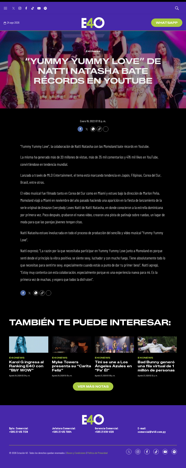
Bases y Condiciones (76, 452)
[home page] (93, 22)
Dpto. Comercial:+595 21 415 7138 (18, 429)
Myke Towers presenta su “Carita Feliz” (71, 366)
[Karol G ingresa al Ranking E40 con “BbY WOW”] (28, 344)
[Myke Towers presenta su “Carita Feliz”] (71, 344)
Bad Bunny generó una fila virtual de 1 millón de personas (156, 366)
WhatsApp (167, 23)
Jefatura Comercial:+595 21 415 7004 (64, 429)
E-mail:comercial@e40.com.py (152, 429)
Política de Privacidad (97, 452)
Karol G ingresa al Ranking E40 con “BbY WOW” (26, 366)
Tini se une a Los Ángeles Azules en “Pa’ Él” (113, 366)
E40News (93, 51)
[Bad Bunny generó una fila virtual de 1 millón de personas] (157, 344)
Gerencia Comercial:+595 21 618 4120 (106, 429)
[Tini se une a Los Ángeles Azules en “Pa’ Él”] (114, 344)
